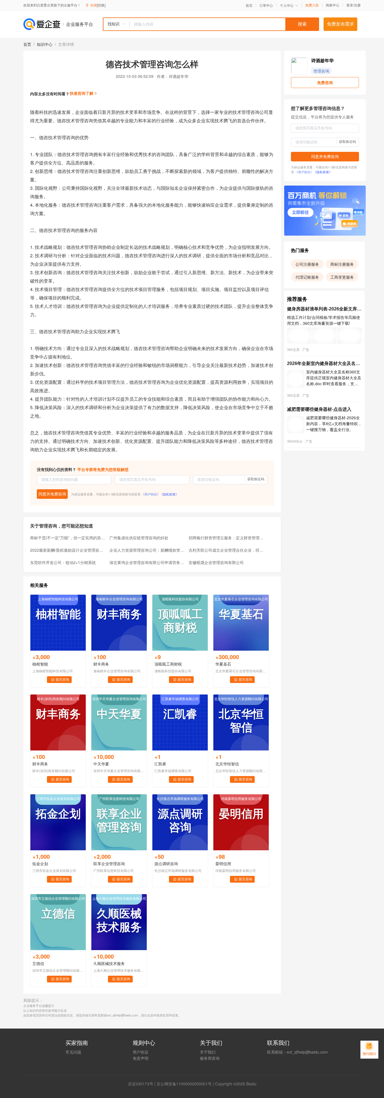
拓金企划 (40, 863)
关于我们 (208, 1052)
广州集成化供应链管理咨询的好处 (138, 537)
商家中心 (332, 5)
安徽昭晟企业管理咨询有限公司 (216, 562)
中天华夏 (101, 763)
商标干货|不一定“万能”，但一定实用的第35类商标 (68, 537)
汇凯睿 (160, 763)
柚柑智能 (40, 664)
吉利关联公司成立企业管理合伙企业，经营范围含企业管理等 (227, 550)
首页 (249, 5)
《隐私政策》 (169, 494)
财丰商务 (101, 664)
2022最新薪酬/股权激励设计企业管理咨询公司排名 (68, 550)
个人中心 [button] (286, 5)
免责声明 (140, 1058)
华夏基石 (223, 664)
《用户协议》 (150, 494)
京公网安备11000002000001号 (184, 1083)
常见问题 (73, 1052)
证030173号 (142, 1083)
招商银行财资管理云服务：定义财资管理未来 (227, 537)
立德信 (38, 963)
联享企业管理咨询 (109, 863)
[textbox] (224, 24)
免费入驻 (312, 5)
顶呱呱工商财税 (168, 664)
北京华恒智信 (227, 763)
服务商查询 (210, 1058)
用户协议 (140, 1052)
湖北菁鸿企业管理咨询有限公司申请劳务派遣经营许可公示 (147, 562)
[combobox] (211, 24)
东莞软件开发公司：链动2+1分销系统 (63, 562)
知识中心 (45, 44)
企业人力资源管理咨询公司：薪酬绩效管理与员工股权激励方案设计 (147, 550)
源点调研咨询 (166, 863)
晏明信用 (223, 863)
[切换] (101, 5)
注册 (357, 5)
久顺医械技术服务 (109, 963)
